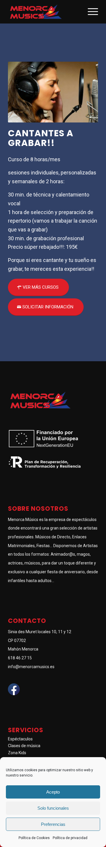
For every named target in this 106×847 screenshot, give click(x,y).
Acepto (53, 791)
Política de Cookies (34, 838)
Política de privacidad (70, 838)
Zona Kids (17, 752)
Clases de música (24, 745)
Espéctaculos (20, 739)
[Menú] (90, 11)
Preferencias (53, 824)
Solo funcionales (53, 808)
